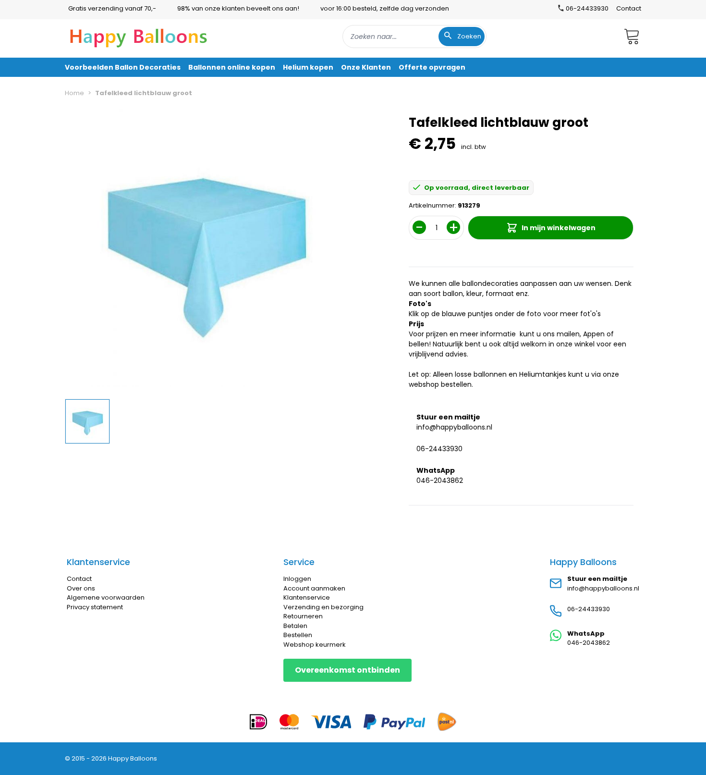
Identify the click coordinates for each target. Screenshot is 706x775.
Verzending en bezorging (323, 607)
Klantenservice (306, 597)
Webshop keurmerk (314, 644)
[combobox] (414, 36)
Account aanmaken (314, 588)
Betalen (295, 625)
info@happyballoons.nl (454, 427)
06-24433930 (439, 449)
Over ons (81, 588)
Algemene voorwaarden (106, 597)
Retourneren (303, 616)
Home (74, 93)
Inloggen (297, 578)
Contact (628, 8)
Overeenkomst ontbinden (347, 670)
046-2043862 (439, 480)
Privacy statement (95, 607)
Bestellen (297, 635)
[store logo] (139, 36)
